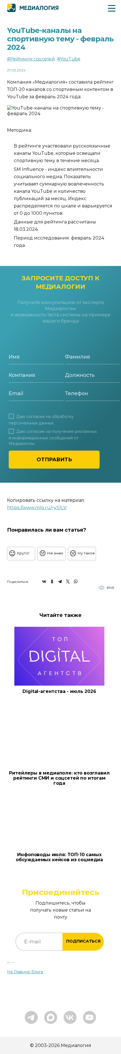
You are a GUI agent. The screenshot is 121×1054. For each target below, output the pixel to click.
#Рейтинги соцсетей (31, 59)
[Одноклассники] (52, 581)
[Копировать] (70, 506)
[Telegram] (60, 581)
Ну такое (86, 553)
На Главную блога (25, 971)
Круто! (23, 553)
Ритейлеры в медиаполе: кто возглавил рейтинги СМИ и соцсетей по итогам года (59, 778)
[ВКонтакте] (44, 581)
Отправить (54, 459)
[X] (67, 581)
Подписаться (83, 941)
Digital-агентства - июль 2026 (59, 691)
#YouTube (68, 59)
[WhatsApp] (75, 581)
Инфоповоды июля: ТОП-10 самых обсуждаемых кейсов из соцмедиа (59, 857)
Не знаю (55, 553)
